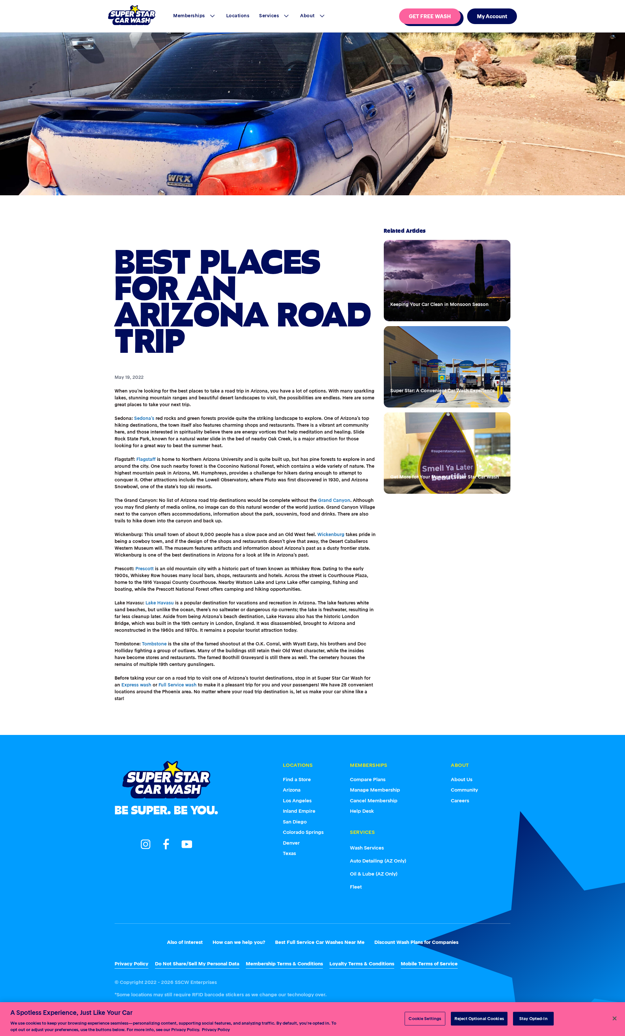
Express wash (136, 685)
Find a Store (297, 779)
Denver (291, 843)
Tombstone (154, 644)
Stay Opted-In (533, 1018)
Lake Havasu (160, 603)
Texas (289, 853)
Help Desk (362, 811)
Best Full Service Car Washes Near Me (320, 942)
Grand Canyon (334, 500)
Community (464, 790)
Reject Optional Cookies (479, 1018)
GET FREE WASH (430, 16)
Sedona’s (144, 418)
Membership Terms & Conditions (284, 963)
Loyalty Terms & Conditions (361, 963)
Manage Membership (375, 790)
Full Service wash (178, 685)
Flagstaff (146, 459)
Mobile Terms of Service (429, 963)
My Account (492, 16)
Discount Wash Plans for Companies (416, 942)
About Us (461, 779)
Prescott (144, 569)
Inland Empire (299, 811)
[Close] (614, 1018)
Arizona (291, 790)
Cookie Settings (425, 1018)
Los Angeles (297, 800)
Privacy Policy (131, 963)
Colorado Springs (303, 832)
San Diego (295, 822)
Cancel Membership (373, 800)
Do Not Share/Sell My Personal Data (197, 963)
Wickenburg (330, 534)
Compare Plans (367, 779)
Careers (460, 800)
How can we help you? (239, 942)
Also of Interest (185, 942)
